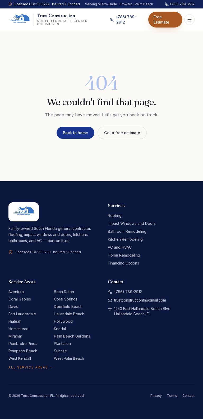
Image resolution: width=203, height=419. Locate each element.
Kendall (60, 328)
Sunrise (60, 351)
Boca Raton (64, 291)
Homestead (18, 328)
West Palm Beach (69, 358)
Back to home (75, 132)
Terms (172, 396)
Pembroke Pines (22, 343)
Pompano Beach (22, 351)
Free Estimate (161, 19)
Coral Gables (19, 299)
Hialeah (14, 321)
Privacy (156, 396)
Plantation (62, 343)
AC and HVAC (120, 247)
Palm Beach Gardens (72, 336)
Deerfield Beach (68, 306)
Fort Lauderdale (22, 314)
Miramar (15, 336)
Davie (13, 306)
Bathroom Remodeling (127, 231)
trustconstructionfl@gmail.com (140, 300)
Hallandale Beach (69, 314)
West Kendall (19, 358)
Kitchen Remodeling (125, 239)
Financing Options (123, 263)
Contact (188, 396)
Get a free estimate (122, 132)
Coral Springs (65, 299)
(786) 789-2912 (182, 4)
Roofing (115, 215)
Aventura (16, 291)
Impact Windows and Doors (132, 223)
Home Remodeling (124, 255)
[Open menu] (189, 19)
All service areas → (30, 367)
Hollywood (63, 321)
